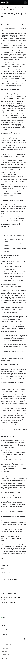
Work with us (5, 629)
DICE (3, 625)
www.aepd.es (4, 533)
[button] (25, 2)
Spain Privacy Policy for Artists (9, 602)
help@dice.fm (5, 47)
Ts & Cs (14, 7)
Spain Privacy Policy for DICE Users (10, 597)
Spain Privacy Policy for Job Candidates (11, 605)
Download (5, 639)
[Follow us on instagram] (3, 644)
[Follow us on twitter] (11, 644)
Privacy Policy (22, 7)
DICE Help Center (5, 7)
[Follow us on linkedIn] (7, 644)
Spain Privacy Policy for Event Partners (11, 599)
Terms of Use (5, 651)
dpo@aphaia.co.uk (16, 579)
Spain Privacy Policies (8, 9)
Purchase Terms (5, 654)
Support (4, 634)
